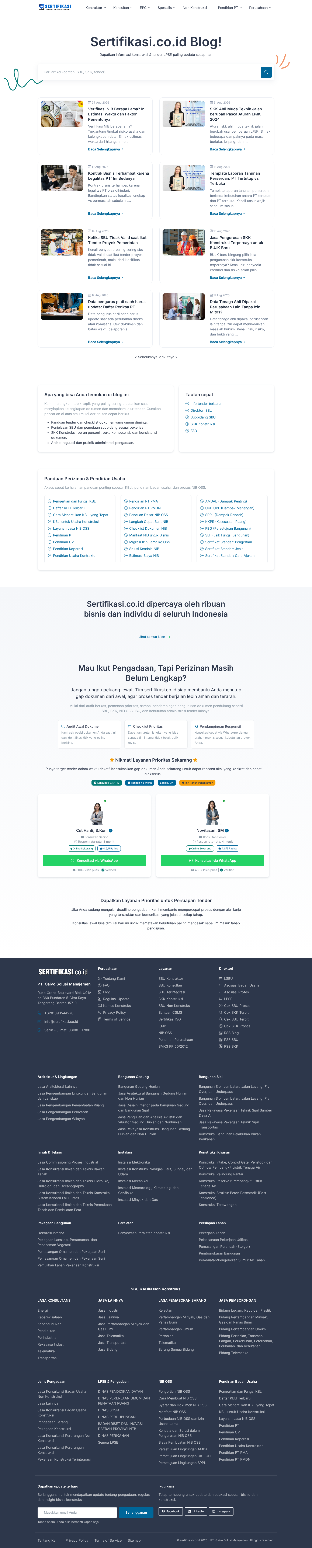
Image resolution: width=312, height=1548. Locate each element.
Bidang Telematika (233, 1353)
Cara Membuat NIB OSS (178, 1398)
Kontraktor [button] (94, 8)
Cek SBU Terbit (236, 1019)
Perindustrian (48, 1337)
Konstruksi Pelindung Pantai (221, 1174)
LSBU (228, 978)
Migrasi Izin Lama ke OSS (149, 542)
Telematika (46, 1351)
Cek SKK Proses (237, 1026)
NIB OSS (165, 1033)
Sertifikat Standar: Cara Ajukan (229, 555)
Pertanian (166, 1336)
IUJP (162, 1026)
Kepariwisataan (50, 1317)
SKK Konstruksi (203, 424)
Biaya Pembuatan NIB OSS (180, 1442)
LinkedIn (198, 1511)
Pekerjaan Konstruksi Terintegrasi (64, 1459)
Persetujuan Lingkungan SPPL (182, 1463)
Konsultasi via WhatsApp (97, 860)
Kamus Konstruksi (117, 1005)
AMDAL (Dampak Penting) (226, 501)
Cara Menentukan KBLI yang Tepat (80, 515)
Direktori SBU (201, 410)
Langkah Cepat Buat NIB (148, 521)
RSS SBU (231, 1039)
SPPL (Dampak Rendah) (224, 515)
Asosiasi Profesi (237, 992)
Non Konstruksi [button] (195, 8)
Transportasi (47, 1358)
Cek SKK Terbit (236, 1012)
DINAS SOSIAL (109, 1410)
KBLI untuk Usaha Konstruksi (76, 521)
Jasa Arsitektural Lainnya (57, 1086)
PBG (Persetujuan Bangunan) (228, 528)
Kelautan (165, 1310)
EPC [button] (143, 8)
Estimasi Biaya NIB (144, 555)
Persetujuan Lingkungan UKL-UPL (185, 1456)
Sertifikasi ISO (170, 1019)
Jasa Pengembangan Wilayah (61, 1119)
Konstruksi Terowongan (217, 1205)
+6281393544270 (58, 1013)
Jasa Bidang (108, 1349)
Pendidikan (46, 1331)
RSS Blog (231, 1033)
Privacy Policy (114, 1012)
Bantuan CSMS (170, 1012)
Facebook (173, 1511)
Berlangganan (136, 1512)
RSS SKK (231, 1046)
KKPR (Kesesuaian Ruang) (226, 521)
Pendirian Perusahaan (176, 1039)
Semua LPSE (108, 1442)
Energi (43, 1310)
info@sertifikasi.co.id (61, 1021)
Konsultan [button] (121, 8)
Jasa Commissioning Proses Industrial (68, 1162)
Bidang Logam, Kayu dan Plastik (245, 1310)
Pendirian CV (63, 542)
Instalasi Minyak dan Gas (138, 1199)
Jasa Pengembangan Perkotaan (63, 1112)
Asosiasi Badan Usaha (241, 985)
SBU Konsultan (170, 985)
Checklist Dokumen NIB (148, 528)
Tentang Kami (114, 978)
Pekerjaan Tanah (212, 1233)
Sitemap (134, 1540)
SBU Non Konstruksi (175, 1005)
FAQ (194, 431)
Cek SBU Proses (237, 1005)
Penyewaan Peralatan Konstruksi (144, 1233)
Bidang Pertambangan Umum (242, 1329)
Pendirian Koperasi (68, 549)
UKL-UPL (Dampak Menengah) (229, 508)
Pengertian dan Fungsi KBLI (75, 501)
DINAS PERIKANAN (113, 1435)
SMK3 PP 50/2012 (173, 1046)
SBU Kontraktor (171, 978)
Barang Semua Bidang (176, 1349)
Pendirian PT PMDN (145, 508)
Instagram (223, 1511)
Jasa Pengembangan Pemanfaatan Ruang (71, 1105)
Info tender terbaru (206, 403)
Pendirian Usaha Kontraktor (75, 555)
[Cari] (266, 72)
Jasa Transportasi (112, 1342)
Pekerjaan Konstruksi (54, 1429)
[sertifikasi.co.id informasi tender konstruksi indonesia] (55, 7)
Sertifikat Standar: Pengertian (228, 542)
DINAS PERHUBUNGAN (117, 1417)
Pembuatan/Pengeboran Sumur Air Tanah (232, 1260)
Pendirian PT (63, 535)
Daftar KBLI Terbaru (68, 508)
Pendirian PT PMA (143, 501)
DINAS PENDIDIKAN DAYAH (120, 1391)
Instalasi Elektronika (134, 1162)
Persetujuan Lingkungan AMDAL (184, 1449)
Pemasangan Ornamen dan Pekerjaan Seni (71, 1251)
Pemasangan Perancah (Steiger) (224, 1246)
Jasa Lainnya (108, 1317)
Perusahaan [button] (258, 8)
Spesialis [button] (165, 8)
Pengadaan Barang (53, 1422)
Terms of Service (116, 1019)
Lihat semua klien (152, 637)
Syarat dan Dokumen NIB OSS (183, 1405)
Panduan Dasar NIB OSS (148, 515)
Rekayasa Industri (52, 1344)
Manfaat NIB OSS (172, 1412)
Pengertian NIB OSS (174, 1391)
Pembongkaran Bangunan (219, 1253)
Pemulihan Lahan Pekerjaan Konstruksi (68, 1265)
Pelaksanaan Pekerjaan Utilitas (223, 1240)
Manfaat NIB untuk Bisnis (149, 535)
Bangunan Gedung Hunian (139, 1086)
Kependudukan (49, 1324)
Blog (106, 992)
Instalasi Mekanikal (133, 1181)
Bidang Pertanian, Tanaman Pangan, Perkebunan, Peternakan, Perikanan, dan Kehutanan (246, 1341)
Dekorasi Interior (51, 1233)
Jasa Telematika (111, 1336)
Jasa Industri (108, 1310)
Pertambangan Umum (176, 1329)
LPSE (228, 999)
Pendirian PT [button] (228, 8)
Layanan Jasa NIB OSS (71, 528)
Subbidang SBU (203, 417)
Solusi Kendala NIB (144, 549)
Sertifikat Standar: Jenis (224, 549)
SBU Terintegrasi (172, 992)
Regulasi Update (116, 999)
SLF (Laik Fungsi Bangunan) (227, 535)
